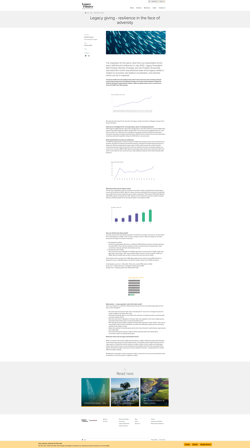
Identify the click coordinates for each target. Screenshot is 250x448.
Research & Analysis (124, 419)
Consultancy (122, 421)
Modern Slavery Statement (157, 423)
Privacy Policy (154, 439)
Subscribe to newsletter (156, 421)
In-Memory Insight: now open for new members (124, 401)
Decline (195, 444)
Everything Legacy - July (95, 403)
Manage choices (206, 444)
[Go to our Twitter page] (82, 440)
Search (161, 1)
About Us (105, 419)
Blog (91, 12)
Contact (153, 419)
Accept (187, 444)
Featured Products (123, 426)
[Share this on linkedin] (89, 56)
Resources (147, 8)
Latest (154, 8)
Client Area (154, 1)
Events (136, 421)
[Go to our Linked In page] (85, 440)
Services (138, 8)
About (132, 8)
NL (149, 1)
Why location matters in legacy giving (154, 401)
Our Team (105, 421)
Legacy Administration (124, 423)
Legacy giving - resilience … (99, 12)
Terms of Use (162, 439)
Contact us (162, 8)
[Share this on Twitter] (85, 56)
